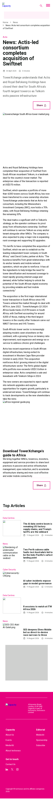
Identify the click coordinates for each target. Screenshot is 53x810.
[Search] (41, 5)
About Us (10, 735)
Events (9, 740)
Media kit (40, 735)
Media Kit (10, 745)
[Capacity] (13, 5)
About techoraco (13, 750)
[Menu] (48, 6)
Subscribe (40, 745)
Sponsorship (41, 740)
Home (5, 22)
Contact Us (10, 764)
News (15, 22)
